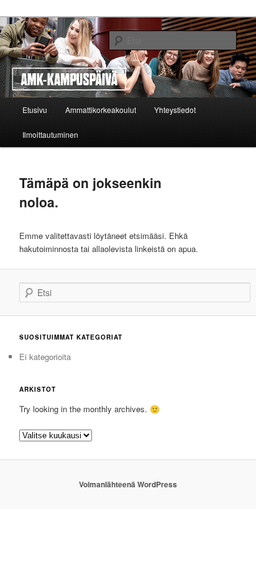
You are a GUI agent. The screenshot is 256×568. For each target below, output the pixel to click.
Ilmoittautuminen (50, 134)
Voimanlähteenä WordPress (128, 484)
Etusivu (34, 109)
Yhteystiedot (175, 109)
